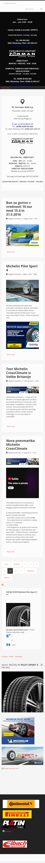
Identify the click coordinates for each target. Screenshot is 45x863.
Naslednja (18, 656)
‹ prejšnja (16, 564)
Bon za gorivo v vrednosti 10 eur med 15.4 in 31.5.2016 (19, 208)
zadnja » (7, 578)
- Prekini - (11, 656)
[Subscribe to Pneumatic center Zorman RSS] (22, 585)
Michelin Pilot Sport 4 (22, 268)
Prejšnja (4, 656)
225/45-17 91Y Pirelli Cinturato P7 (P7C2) (20, 593)
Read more (11, 252)
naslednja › (31, 571)
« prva (6, 564)
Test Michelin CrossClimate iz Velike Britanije (18, 373)
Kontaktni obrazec (10, 3)
